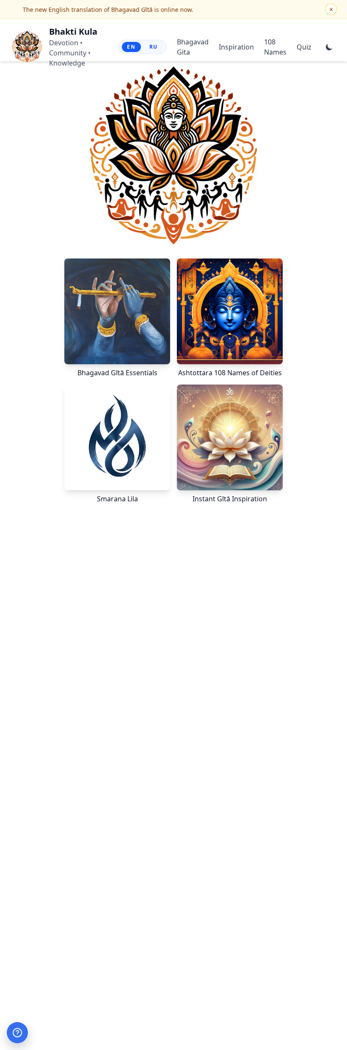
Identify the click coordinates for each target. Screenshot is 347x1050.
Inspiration (236, 47)
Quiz (304, 47)
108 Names (275, 47)
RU (153, 46)
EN (131, 46)
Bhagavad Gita (193, 47)
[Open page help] (17, 1032)
